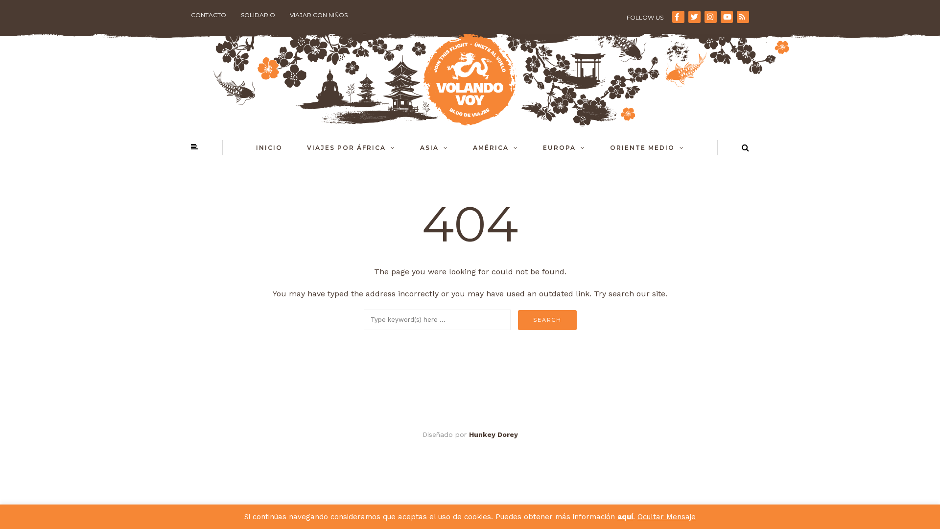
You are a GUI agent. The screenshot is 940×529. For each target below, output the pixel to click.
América (491, 147)
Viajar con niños (319, 15)
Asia (429, 147)
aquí (625, 516)
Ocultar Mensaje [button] (666, 516)
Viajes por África (346, 147)
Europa (559, 147)
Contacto (208, 15)
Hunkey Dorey (493, 434)
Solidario (258, 15)
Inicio (269, 147)
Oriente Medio (642, 147)
